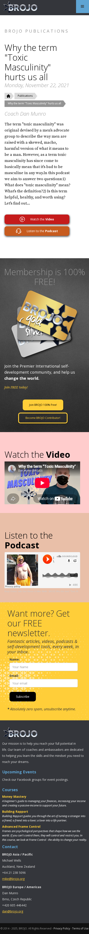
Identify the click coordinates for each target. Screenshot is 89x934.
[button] (82, 6)
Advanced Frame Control (21, 826)
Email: (14, 676)
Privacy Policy (62, 928)
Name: (15, 659)
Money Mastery (14, 796)
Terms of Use (80, 928)
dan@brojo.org (12, 911)
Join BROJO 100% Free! (43, 405)
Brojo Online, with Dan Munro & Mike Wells (26, 591)
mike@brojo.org (13, 879)
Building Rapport (15, 811)
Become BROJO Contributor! (42, 418)
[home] (19, 7)
